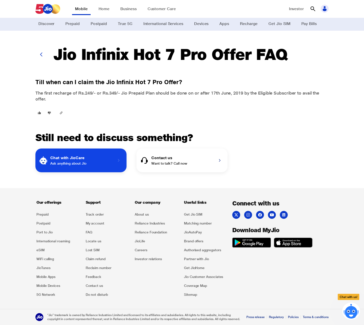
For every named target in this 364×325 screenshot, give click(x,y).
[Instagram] (248, 215)
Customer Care (162, 8)
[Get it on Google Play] (251, 243)
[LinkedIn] (284, 215)
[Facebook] (260, 215)
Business (128, 8)
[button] (313, 9)
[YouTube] (272, 215)
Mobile (81, 8)
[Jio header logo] (47, 9)
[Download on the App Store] (293, 243)
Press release (255, 317)
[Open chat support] (351, 312)
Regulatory (276, 317)
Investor (296, 8)
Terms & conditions (316, 317)
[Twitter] (236, 215)
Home (104, 8)
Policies (293, 317)
